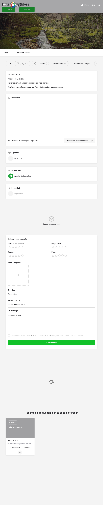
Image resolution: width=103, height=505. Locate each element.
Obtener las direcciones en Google (79, 141)
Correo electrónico (16, 300)
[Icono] (4, 5)
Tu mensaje (13, 311)
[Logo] (16, 5)
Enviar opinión (51, 342)
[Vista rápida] (20, 452)
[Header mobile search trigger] (98, 5)
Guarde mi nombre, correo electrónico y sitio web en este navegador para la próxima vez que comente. (47, 336)
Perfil (6, 53)
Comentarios (22, 53)
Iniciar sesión (90, 5)
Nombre (11, 290)
